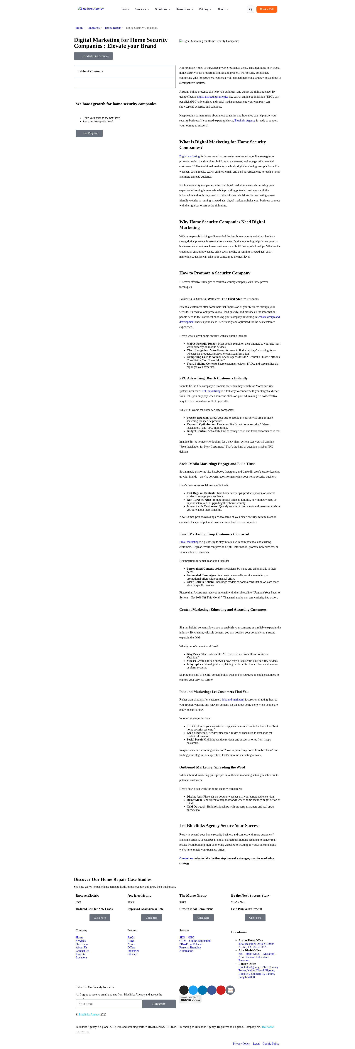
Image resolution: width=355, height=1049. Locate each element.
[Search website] (250, 9)
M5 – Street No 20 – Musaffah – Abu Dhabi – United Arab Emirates (258, 957)
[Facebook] (211, 990)
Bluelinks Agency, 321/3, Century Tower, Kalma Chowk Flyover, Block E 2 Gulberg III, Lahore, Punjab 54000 (258, 972)
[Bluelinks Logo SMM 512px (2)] (230, 990)
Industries (94, 27)
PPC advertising (211, 391)
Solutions (161, 9)
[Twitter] (193, 990)
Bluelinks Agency (244, 120)
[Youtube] (221, 990)
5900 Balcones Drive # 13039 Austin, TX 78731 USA (256, 945)
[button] (171, 71)
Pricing (203, 9)
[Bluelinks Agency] (91, 9)
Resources (183, 9)
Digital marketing (189, 156)
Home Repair (113, 27)
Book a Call (267, 9)
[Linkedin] (202, 990)
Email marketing (189, 541)
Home (125, 9)
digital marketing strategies (212, 96)
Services (140, 9)
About (221, 9)
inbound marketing (233, 699)
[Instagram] (184, 990)
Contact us (186, 858)
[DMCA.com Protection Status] (190, 1002)
